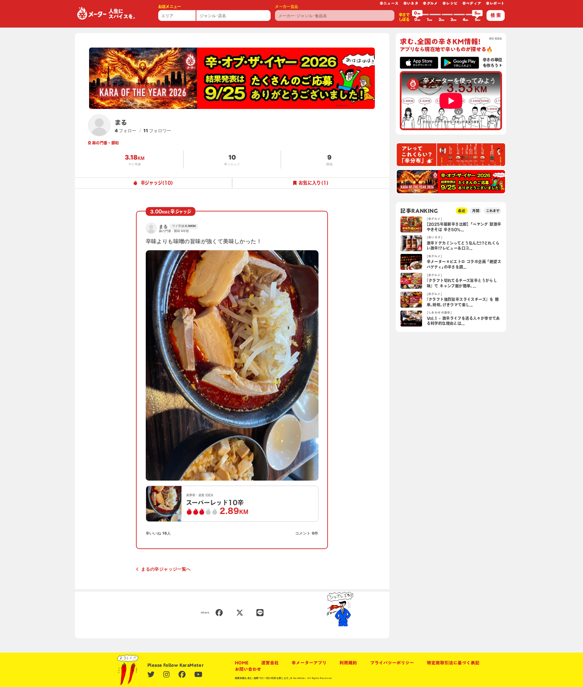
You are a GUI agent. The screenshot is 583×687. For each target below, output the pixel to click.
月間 (475, 210)
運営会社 (270, 662)
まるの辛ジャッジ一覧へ (166, 569)
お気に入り (314, 182)
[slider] (417, 14)
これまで (492, 210)
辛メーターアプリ (309, 662)
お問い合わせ (248, 669)
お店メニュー (169, 6)
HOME (241, 662)
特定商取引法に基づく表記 (453, 662)
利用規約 (348, 662)
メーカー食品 (286, 6)
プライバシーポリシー (392, 662)
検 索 (496, 15)
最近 (461, 210)
